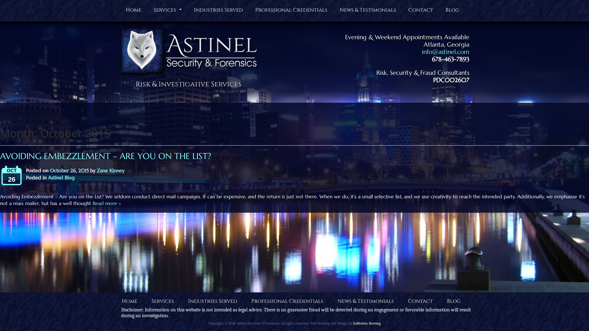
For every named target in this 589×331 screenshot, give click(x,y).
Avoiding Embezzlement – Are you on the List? (105, 156)
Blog (452, 9)
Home (133, 9)
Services (168, 11)
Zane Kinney (111, 170)
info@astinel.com (445, 52)
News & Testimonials (368, 9)
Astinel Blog (61, 177)
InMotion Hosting (367, 323)
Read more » (106, 203)
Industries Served (218, 9)
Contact (420, 9)
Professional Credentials (291, 9)
